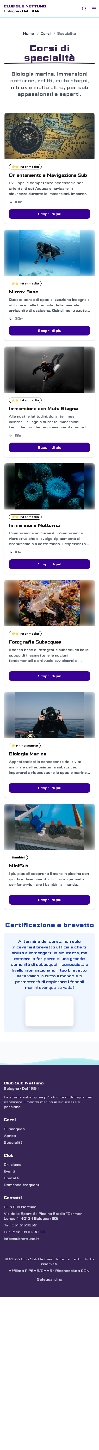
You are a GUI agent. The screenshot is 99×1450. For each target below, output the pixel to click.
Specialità (13, 1142)
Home (28, 33)
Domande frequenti (22, 1184)
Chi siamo (13, 1164)
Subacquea (14, 1129)
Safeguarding (49, 1279)
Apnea (10, 1135)
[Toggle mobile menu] (94, 8)
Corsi (46, 33)
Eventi (9, 1171)
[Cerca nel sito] (84, 8)
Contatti (11, 1178)
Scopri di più (49, 214)
